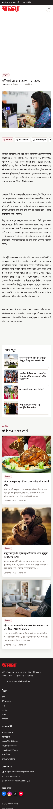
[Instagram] (9, 794)
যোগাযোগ (6, 737)
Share (9, 139)
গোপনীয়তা (6, 754)
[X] (15, 794)
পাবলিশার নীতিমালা (10, 750)
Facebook (23, 139)
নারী (3, 697)
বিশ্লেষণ (5, 75)
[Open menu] (48, 9)
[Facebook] (4, 794)
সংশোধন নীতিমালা (9, 746)
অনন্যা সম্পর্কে (7, 732)
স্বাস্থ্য (3, 706)
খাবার (4, 714)
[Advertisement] (26, 45)
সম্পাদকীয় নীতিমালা (10, 741)
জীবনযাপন (6, 701)
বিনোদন (5, 719)
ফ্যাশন (4, 710)
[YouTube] (21, 794)
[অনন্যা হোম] (11, 9)
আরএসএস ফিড (8, 759)
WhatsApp (41, 139)
